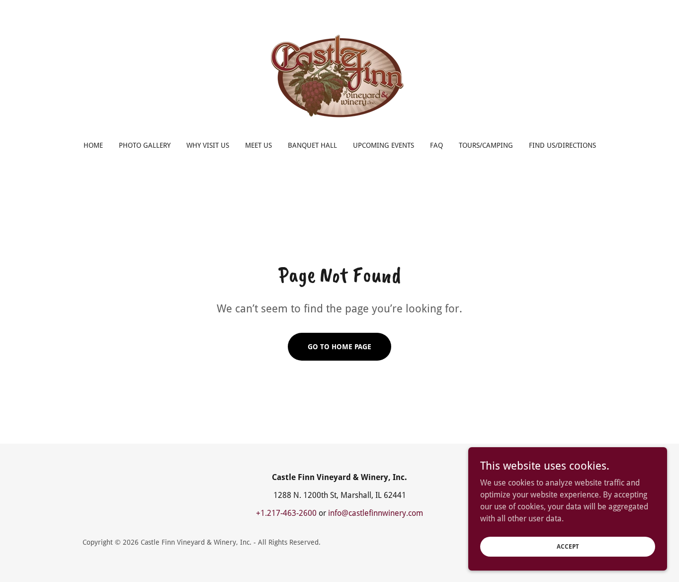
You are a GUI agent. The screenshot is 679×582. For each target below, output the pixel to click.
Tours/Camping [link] (486, 145)
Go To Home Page (339, 347)
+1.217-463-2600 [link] (286, 513)
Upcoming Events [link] (383, 145)
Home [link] (93, 145)
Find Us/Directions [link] (562, 145)
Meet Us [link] (258, 145)
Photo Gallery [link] (144, 145)
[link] (339, 77)
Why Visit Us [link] (207, 145)
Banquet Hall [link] (312, 145)
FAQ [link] (436, 145)
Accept (568, 546)
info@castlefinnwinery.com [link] (375, 513)
